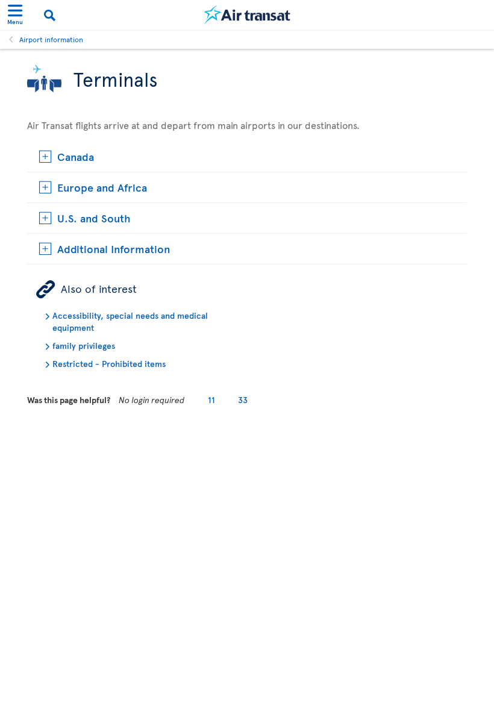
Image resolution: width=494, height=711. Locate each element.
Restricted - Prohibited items (109, 363)
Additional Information (113, 248)
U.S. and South (94, 217)
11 (211, 400)
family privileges (83, 345)
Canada (75, 156)
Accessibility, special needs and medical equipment (130, 321)
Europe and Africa (102, 187)
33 (243, 400)
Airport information (51, 39)
